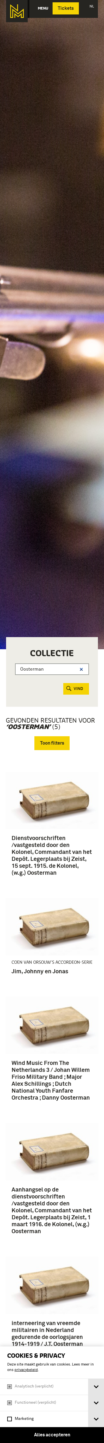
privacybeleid (26, 1370)
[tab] (96, 1387)
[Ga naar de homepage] (17, 11)
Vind (78, 689)
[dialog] (52, 1394)
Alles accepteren (52, 1435)
